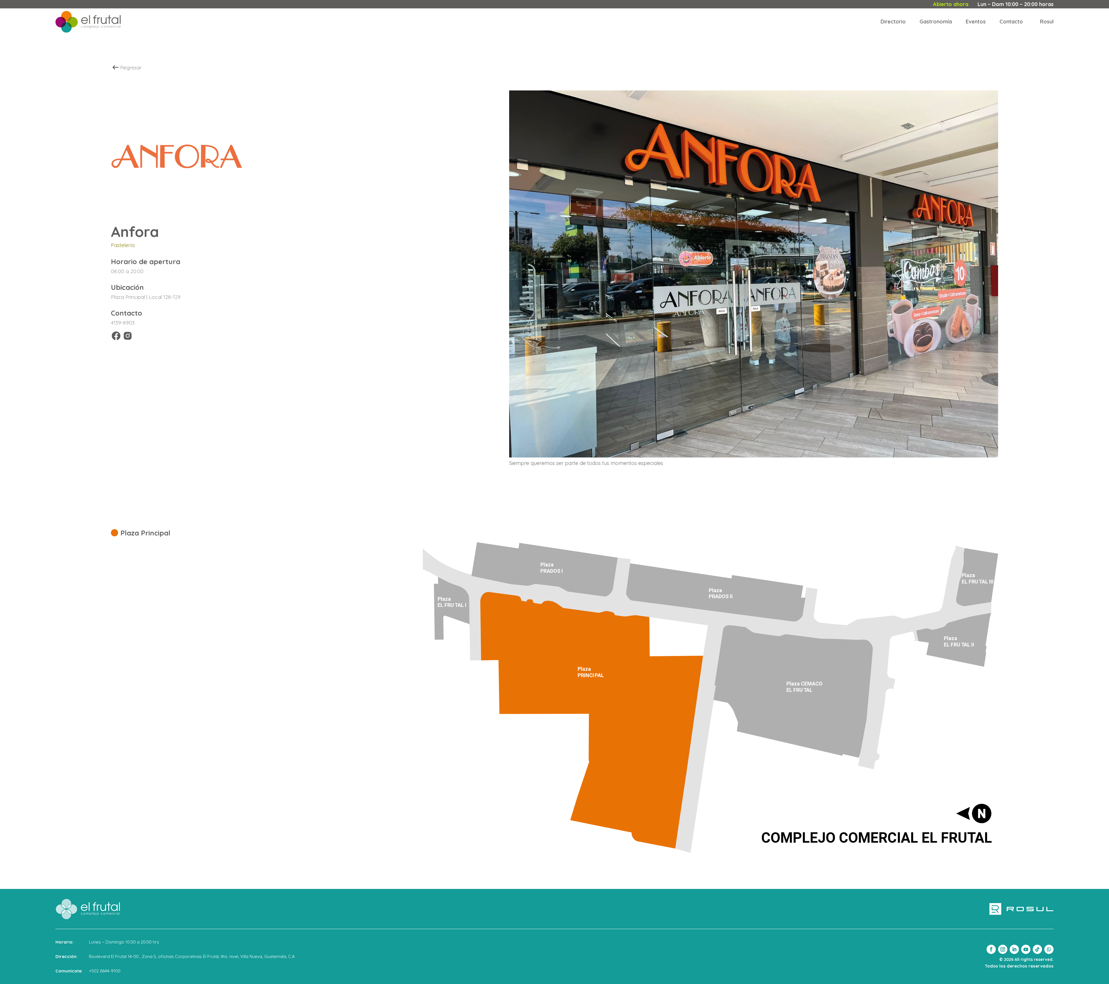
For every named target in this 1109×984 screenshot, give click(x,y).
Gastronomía (936, 21)
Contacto (1011, 21)
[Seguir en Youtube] (1025, 949)
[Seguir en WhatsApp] (1049, 949)
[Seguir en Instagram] (1002, 949)
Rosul (1047, 21)
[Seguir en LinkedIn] (1014, 949)
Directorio (893, 21)
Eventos (976, 21)
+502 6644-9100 (104, 971)
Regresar (131, 67)
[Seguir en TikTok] (1037, 949)
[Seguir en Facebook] (991, 949)
